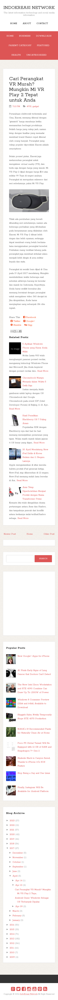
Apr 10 (18, 885)
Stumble (17, 325)
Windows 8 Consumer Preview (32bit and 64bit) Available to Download (33, 703)
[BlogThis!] (14, 331)
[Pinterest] (40, 989)
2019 (12, 839)
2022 (12, 825)
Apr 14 (18, 880)
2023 (12, 820)
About (27, 23)
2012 (12, 943)
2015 (12, 929)
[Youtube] (34, 989)
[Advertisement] (29, 604)
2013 (12, 938)
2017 (12, 848)
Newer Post (10, 534)
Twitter (16, 321)
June (14, 871)
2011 (12, 948)
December (17, 853)
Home (13, 23)
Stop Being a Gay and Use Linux (34, 773)
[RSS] (45, 989)
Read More (42, 371)
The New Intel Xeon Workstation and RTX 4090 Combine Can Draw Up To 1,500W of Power (35, 688)
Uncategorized (36, 55)
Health (16, 55)
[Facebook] (24, 989)
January (16, 920)
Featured (43, 45)
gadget (35, 106)
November (17, 857)
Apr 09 (19, 906)
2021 (12, 830)
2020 (12, 834)
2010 (12, 952)
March (15, 911)
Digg (29, 325)
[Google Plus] (13, 989)
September (17, 866)
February (16, 915)
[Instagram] (29, 989)
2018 (12, 843)
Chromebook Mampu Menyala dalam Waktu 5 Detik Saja (34, 382)
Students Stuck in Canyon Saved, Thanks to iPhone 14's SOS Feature (34, 762)
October (16, 862)
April (15, 876)
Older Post (49, 534)
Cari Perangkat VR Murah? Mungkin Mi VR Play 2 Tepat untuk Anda (26, 89)
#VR (29, 106)
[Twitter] (18, 989)
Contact (42, 23)
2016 (12, 925)
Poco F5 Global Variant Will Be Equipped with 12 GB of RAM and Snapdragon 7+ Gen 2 (34, 747)
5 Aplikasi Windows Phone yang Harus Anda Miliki (34, 348)
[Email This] (11, 331)
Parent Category (20, 45)
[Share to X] (17, 331)
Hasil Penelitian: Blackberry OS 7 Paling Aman (34, 419)
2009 (12, 957)
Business (24, 36)
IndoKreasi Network (29, 7)
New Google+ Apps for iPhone (33, 656)
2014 (12, 934)
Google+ (30, 321)
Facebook (30, 317)
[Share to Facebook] (20, 331)
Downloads (43, 36)
